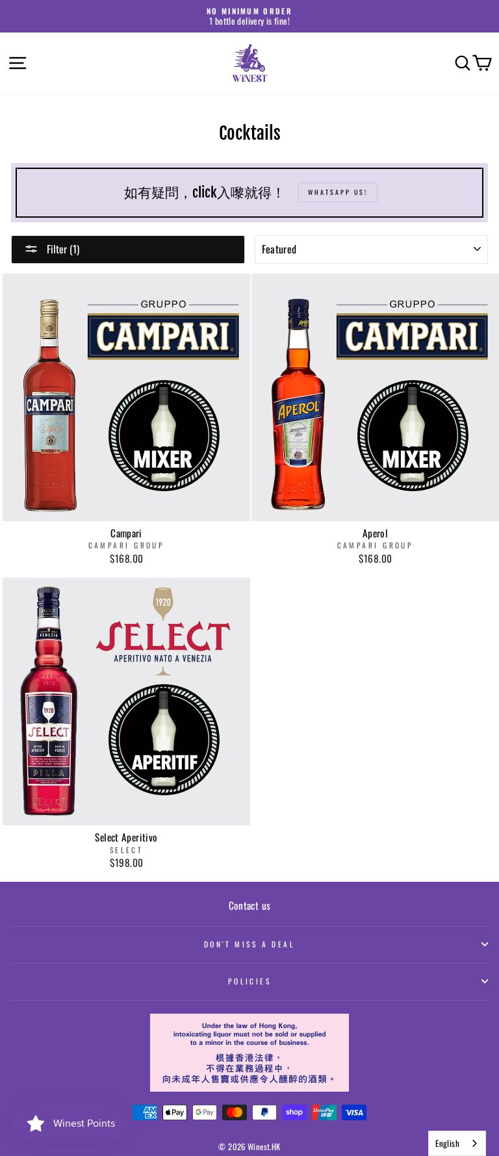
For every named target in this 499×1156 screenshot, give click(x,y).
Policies (250, 980)
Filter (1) (61, 249)
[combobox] (457, 1143)
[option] (249, 16)
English (447, 1143)
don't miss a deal (250, 943)
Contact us (250, 905)
